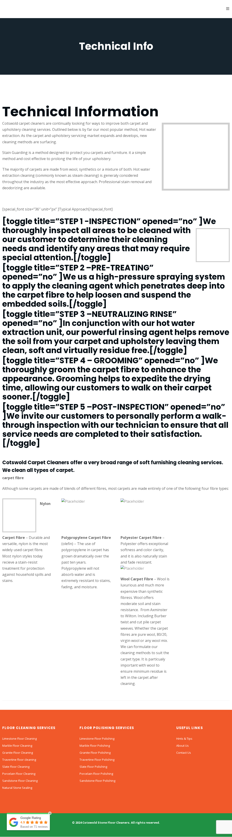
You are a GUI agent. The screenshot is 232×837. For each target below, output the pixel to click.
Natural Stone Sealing (17, 788)
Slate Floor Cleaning (15, 767)
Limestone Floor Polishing (97, 739)
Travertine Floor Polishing (97, 760)
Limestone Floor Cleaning (19, 739)
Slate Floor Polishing (93, 767)
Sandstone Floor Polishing (97, 781)
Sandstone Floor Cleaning (20, 781)
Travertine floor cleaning (19, 760)
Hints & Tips (184, 739)
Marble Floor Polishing (95, 746)
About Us (182, 746)
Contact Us (183, 753)
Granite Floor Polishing (95, 753)
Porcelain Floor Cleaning (18, 774)
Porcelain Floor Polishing (96, 774)
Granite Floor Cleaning (17, 753)
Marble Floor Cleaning (17, 746)
